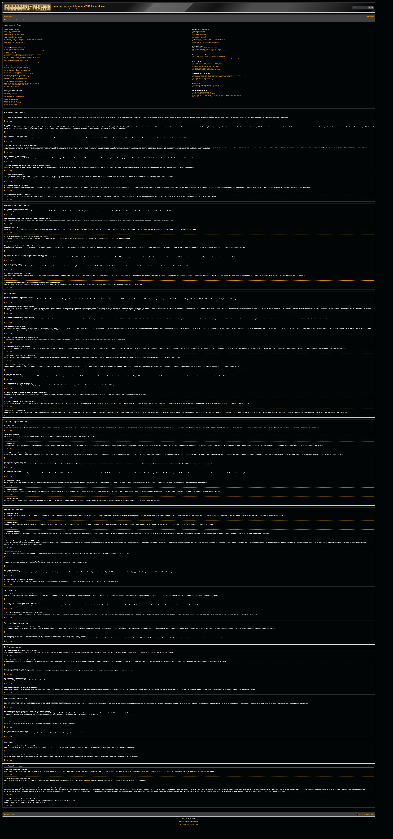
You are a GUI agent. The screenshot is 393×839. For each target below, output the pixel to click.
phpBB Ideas (86, 780)
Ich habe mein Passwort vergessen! (13, 40)
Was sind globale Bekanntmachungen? (13, 98)
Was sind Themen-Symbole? (11, 104)
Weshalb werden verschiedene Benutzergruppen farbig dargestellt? (209, 39)
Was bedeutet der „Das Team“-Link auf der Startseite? (205, 42)
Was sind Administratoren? (199, 31)
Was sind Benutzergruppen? (199, 34)
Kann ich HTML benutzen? (10, 93)
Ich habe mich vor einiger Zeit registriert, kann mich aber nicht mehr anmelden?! (23, 39)
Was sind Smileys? (8, 94)
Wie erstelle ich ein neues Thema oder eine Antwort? (17, 67)
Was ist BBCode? (8, 91)
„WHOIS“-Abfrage (130, 789)
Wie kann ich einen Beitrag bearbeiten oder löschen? (17, 69)
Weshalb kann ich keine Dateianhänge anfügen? (16, 78)
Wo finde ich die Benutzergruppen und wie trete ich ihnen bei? (207, 36)
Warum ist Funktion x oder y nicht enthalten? (203, 93)
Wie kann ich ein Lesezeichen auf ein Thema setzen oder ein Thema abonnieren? (212, 76)
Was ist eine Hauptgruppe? (199, 40)
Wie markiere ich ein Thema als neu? (13, 86)
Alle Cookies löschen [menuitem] (369, 814)
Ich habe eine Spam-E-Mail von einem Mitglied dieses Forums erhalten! (210, 51)
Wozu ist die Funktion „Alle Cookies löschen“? (15, 44)
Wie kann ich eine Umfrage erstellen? (13, 72)
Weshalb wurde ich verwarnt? (11, 80)
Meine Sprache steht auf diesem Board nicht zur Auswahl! (18, 55)
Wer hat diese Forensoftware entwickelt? (202, 92)
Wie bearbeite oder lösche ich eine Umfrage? (15, 75)
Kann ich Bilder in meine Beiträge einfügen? (14, 96)
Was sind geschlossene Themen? (12, 102)
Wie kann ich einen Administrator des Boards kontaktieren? (207, 97)
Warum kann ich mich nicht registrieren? (14, 34)
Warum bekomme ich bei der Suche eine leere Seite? (205, 66)
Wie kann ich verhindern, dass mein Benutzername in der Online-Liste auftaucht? (24, 51)
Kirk (192, 823)
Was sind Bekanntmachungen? (11, 99)
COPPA (99, 147)
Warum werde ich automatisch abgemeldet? (14, 42)
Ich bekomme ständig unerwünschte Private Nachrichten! (206, 49)
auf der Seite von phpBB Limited (170, 771)
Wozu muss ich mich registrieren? (12, 31)
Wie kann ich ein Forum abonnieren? (201, 78)
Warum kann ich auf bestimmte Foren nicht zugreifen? (17, 76)
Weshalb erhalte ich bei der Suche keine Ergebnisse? (205, 65)
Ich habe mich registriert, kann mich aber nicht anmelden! (18, 36)
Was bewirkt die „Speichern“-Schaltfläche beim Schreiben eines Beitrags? (22, 83)
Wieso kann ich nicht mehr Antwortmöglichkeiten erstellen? (18, 73)
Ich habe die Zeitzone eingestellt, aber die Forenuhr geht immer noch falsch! (22, 54)
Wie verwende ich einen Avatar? (12, 58)
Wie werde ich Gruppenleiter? (199, 37)
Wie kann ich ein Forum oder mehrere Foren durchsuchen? (207, 63)
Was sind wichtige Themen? (11, 101)
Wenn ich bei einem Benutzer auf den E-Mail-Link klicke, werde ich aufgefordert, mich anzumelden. (28, 62)
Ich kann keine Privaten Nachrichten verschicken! (204, 47)
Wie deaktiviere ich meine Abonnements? (202, 79)
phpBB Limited (220, 247)
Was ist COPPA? (8, 32)
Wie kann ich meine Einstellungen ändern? (14, 49)
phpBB (183, 819)
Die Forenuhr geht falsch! (10, 52)
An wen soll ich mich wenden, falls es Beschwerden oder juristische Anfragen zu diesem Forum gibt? (217, 95)
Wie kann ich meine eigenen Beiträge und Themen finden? (206, 69)
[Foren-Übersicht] (28, 7)
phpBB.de (232, 247)
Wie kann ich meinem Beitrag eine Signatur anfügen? (17, 70)
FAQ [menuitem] (360, 814)
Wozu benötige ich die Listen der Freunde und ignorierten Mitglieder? (209, 56)
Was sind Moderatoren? (198, 32)
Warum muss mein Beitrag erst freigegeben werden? (17, 84)
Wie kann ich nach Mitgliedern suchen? (202, 68)
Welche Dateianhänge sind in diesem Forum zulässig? (205, 85)
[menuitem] (370, 16)
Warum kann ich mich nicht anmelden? (13, 37)
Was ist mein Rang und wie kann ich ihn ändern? (16, 60)
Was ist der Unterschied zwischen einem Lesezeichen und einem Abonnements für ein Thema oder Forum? (219, 75)
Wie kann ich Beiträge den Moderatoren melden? (16, 81)
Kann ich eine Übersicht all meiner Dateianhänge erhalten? (206, 86)
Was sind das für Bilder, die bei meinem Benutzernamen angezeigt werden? (22, 57)
